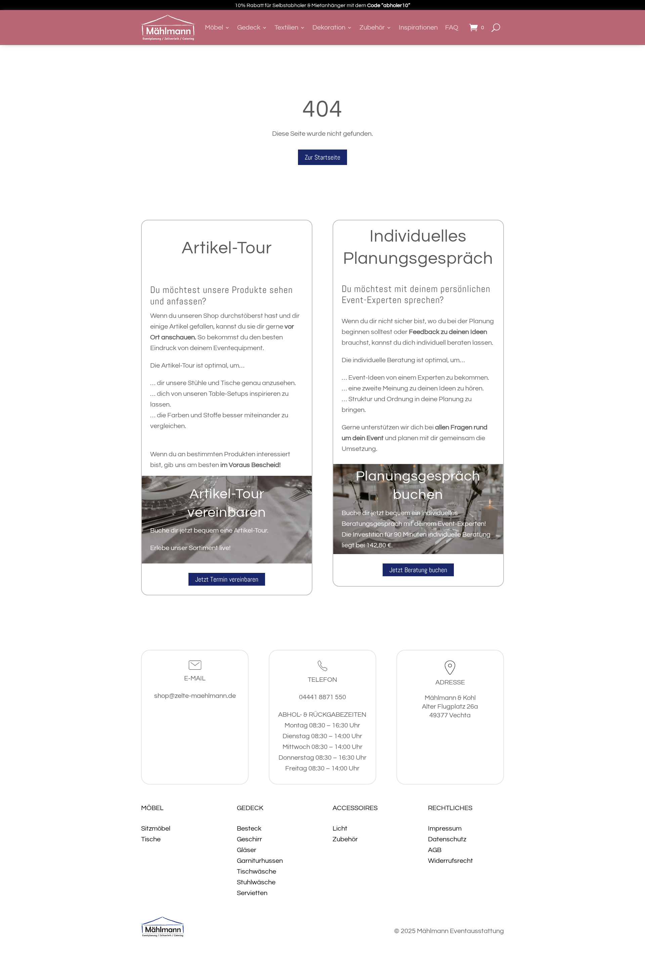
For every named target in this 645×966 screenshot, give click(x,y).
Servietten (252, 893)
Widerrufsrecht (450, 860)
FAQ (451, 27)
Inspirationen (418, 27)
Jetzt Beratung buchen (418, 569)
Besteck (249, 828)
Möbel (214, 27)
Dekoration (328, 27)
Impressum (445, 828)
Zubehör (372, 27)
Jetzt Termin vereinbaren (226, 579)
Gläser (246, 850)
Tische (151, 839)
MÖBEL (152, 808)
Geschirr (249, 839)
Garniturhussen (260, 860)
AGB (434, 850)
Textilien (286, 27)
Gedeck (248, 27)
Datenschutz (447, 839)
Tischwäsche (256, 871)
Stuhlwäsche (256, 882)
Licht (340, 828)
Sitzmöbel (155, 828)
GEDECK (250, 808)
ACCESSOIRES (355, 808)
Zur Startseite (322, 157)
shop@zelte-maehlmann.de (195, 695)
